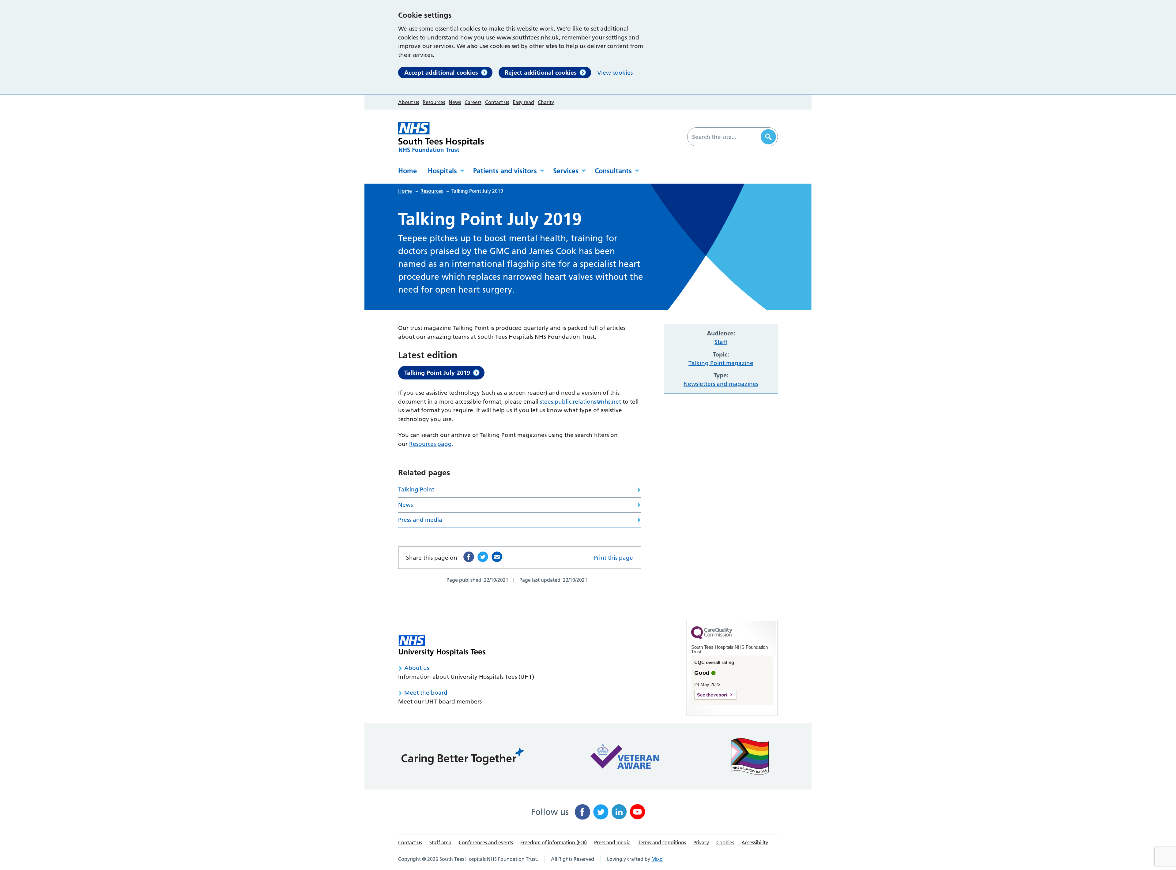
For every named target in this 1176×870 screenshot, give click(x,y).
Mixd (657, 859)
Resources (434, 102)
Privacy (701, 842)
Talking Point (416, 489)
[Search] (768, 136)
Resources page (430, 443)
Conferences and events (486, 842)
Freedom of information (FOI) (553, 842)
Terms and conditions (662, 842)
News (455, 102)
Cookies (725, 842)
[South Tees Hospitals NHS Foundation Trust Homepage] (441, 137)
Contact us (497, 102)
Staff (720, 341)
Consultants (613, 170)
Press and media (420, 519)
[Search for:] (725, 136)
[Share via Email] (497, 556)
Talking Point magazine (720, 363)
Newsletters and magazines (721, 383)
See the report (712, 694)
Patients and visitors (505, 170)
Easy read (523, 102)
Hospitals (442, 170)
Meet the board (425, 692)
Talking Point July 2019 (437, 372)
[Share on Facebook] (468, 556)
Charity (546, 102)
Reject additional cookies (541, 72)
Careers (473, 102)
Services (566, 170)
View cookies (615, 72)
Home (407, 170)
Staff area (440, 842)
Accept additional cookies (441, 72)
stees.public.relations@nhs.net (580, 401)
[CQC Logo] (711, 637)
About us (408, 102)
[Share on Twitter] (482, 556)
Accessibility (754, 842)
